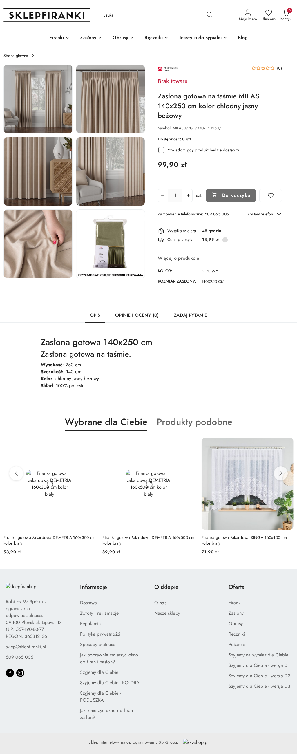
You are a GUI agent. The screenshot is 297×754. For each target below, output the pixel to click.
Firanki (235, 602)
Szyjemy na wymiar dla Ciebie (258, 654)
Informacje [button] (93, 587)
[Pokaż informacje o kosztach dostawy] (225, 240)
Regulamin (90, 623)
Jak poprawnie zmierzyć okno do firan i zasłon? (109, 658)
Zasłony (236, 613)
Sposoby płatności (98, 644)
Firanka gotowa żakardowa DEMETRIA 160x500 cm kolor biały (49, 540)
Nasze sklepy (167, 613)
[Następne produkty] (281, 473)
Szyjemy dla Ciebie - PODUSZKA (100, 696)
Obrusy (236, 623)
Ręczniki (237, 634)
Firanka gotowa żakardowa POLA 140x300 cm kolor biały (243, 540)
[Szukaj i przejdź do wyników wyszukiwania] (209, 15)
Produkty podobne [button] (194, 422)
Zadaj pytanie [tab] (190, 315)
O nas (160, 602)
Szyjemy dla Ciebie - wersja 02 (259, 675)
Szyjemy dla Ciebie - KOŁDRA (110, 682)
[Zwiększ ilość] (188, 195)
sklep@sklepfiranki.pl (26, 646)
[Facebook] (10, 673)
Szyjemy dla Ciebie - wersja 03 (259, 686)
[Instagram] (20, 673)
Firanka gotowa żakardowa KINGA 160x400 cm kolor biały (145, 540)
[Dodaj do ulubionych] (270, 195)
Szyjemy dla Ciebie (99, 672)
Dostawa (88, 602)
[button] (38, 99)
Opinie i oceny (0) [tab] (137, 315)
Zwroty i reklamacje (99, 613)
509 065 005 (19, 657)
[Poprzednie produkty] (16, 473)
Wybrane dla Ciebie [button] (106, 422)
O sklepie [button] (166, 587)
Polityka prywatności (100, 634)
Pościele (237, 644)
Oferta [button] (237, 587)
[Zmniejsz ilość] (162, 195)
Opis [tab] (95, 315)
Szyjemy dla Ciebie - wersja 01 (259, 665)
